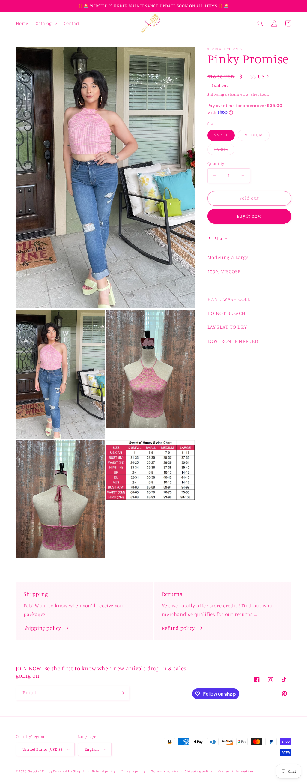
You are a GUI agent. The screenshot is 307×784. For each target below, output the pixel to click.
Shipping (215, 94)
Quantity (215, 163)
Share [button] (221, 238)
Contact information (235, 771)
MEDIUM (257, 136)
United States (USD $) (42, 749)
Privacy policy (133, 771)
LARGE (224, 150)
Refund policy (178, 628)
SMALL (224, 136)
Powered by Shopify (69, 771)
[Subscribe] (122, 693)
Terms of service (165, 771)
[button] (46, 23)
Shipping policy (42, 628)
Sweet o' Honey (40, 771)
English (92, 749)
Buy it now (249, 216)
